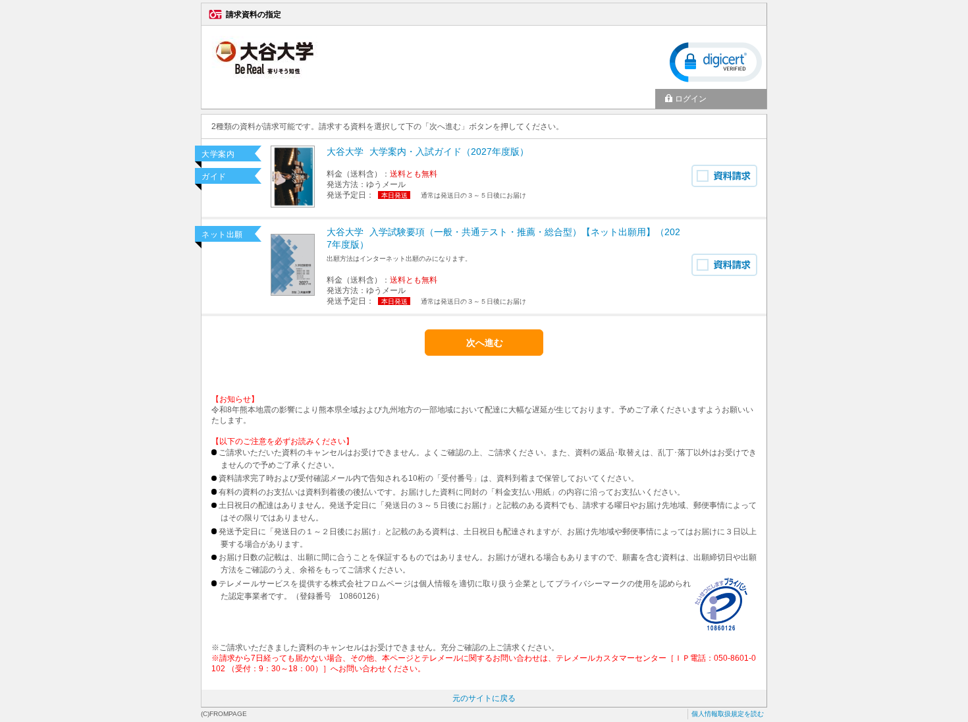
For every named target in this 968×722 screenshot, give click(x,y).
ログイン (691, 98)
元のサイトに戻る (484, 698)
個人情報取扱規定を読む (727, 713)
